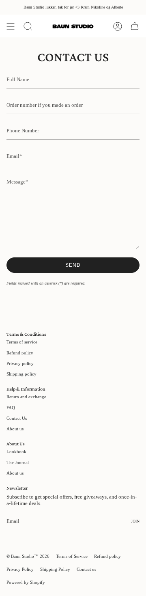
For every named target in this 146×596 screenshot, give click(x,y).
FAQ (10, 407)
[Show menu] (10, 26)
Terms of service (21, 341)
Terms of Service (72, 556)
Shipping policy (21, 373)
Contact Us (16, 418)
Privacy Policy (20, 569)
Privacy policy (20, 363)
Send (73, 265)
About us (15, 428)
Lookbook (16, 451)
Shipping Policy (55, 569)
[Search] (27, 26)
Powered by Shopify (25, 582)
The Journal (17, 462)
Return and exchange (26, 396)
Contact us (86, 569)
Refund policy (19, 352)
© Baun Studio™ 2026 (27, 556)
